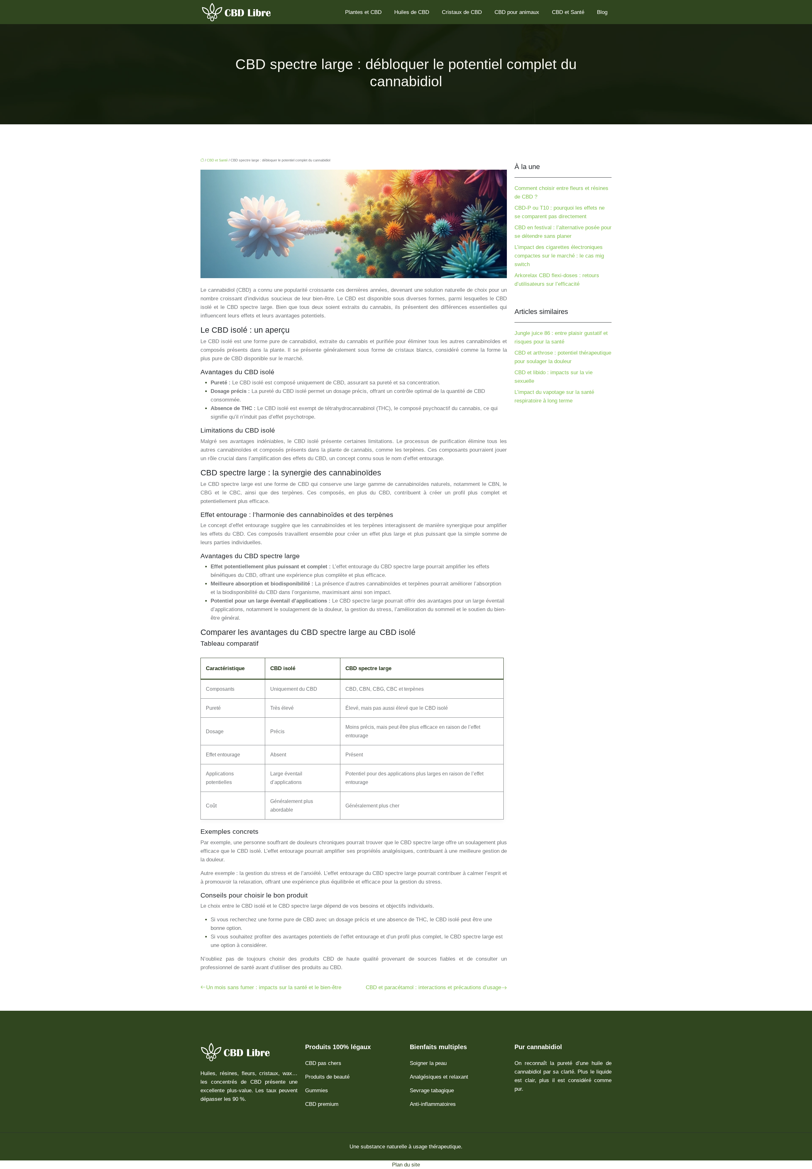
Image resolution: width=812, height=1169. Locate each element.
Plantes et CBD (363, 12)
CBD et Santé (568, 12)
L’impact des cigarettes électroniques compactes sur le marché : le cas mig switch (559, 255)
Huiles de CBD (411, 12)
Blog (602, 12)
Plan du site (406, 1165)
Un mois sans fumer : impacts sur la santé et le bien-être (273, 987)
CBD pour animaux (516, 12)
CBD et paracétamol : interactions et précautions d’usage (433, 987)
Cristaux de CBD (462, 12)
